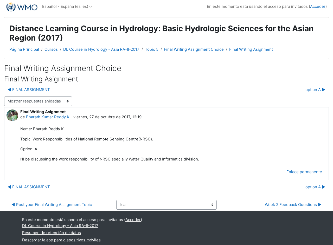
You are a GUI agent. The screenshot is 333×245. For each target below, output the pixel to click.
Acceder (317, 6)
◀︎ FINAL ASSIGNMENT (29, 89)
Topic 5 (151, 49)
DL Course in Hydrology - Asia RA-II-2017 (101, 49)
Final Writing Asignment (251, 49)
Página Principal (24, 49)
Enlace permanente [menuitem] (304, 171)
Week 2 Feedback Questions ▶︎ (293, 204)
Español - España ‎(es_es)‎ (65, 6)
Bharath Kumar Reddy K (47, 116)
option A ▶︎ (315, 89)
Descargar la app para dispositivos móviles (61, 239)
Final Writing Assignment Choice (194, 49)
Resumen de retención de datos (51, 232)
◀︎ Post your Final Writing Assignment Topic (51, 204)
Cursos (51, 49)
